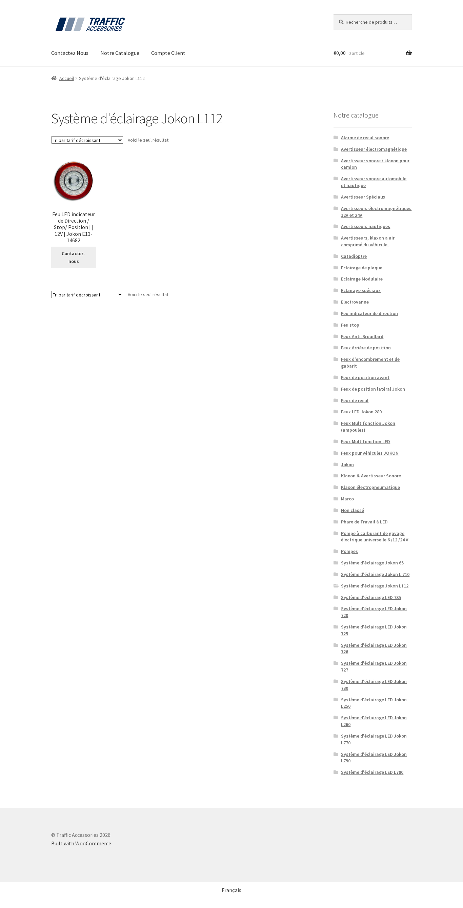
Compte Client (168, 52)
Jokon (347, 464)
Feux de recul (354, 400)
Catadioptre (354, 256)
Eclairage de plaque (361, 268)
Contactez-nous (73, 257)
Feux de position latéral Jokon (373, 389)
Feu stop (350, 325)
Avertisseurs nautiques (365, 226)
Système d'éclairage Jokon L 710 (375, 574)
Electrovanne (355, 302)
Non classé (352, 510)
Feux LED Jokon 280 (361, 412)
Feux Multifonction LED (365, 441)
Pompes (349, 551)
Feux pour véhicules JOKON (370, 453)
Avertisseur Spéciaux (363, 197)
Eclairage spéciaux (361, 290)
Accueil (66, 78)
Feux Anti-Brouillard (362, 336)
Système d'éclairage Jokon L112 (374, 586)
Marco (347, 499)
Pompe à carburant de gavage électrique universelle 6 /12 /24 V (374, 536)
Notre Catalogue (119, 52)
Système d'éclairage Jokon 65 (372, 563)
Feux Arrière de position (366, 348)
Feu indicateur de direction (369, 313)
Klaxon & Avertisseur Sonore (371, 476)
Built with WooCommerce (81, 843)
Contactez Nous (69, 52)
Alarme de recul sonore (365, 138)
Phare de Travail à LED (364, 522)
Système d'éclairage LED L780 (372, 772)
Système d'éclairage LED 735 (371, 597)
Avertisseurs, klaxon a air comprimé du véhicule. (368, 241)
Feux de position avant (365, 377)
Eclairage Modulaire (362, 279)
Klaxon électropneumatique (370, 487)
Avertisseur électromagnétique (374, 149)
